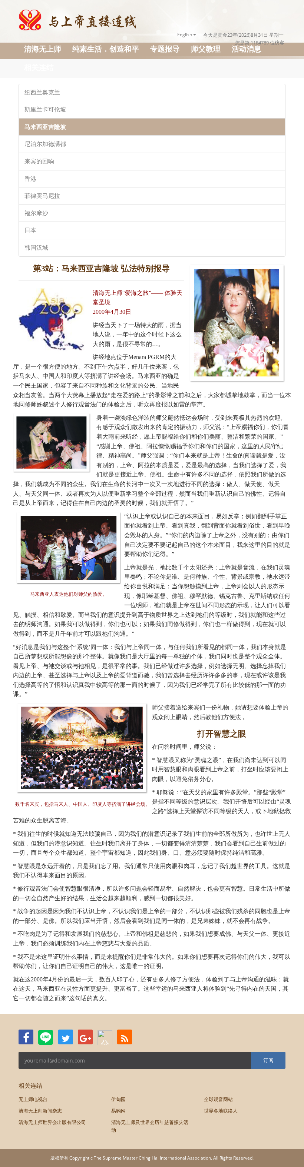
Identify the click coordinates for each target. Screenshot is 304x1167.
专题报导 (165, 49)
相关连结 (39, 67)
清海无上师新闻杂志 (40, 1110)
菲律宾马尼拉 (42, 196)
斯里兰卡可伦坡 (45, 109)
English (185, 34)
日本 (30, 230)
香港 (30, 179)
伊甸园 (118, 1099)
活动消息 (246, 49)
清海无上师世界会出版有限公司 (52, 1122)
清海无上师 (42, 49)
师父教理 (206, 49)
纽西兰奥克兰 (42, 92)
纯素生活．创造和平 (105, 49)
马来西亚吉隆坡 (45, 127)
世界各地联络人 (221, 1110)
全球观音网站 (218, 1099)
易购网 (118, 1110)
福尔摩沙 (36, 213)
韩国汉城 (36, 248)
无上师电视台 (33, 1099)
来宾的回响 (39, 161)
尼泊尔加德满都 (45, 144)
